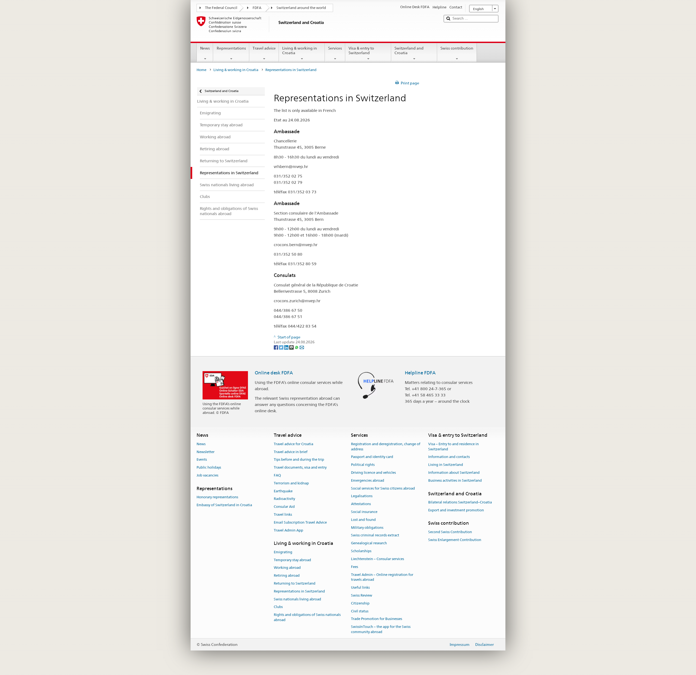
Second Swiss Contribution (450, 532)
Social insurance (364, 512)
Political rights (363, 465)
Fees (354, 567)
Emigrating (283, 552)
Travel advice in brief (290, 452)
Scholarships (361, 551)
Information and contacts (449, 457)
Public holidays (209, 467)
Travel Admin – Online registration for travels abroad (382, 577)
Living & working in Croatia (299, 50)
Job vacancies (207, 475)
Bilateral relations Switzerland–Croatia (460, 502)
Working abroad (287, 568)
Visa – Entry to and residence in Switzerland (453, 446)
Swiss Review (361, 595)
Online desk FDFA (274, 372)
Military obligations (367, 528)
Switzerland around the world (301, 8)
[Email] (302, 347)
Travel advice (264, 48)
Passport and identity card (372, 457)
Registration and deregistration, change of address (385, 446)
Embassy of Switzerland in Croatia (224, 505)
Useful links (360, 587)
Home (201, 70)
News (205, 48)
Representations (231, 48)
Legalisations (361, 496)
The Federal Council (221, 8)
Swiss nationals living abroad (297, 599)
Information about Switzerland (454, 473)
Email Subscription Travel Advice (300, 522)
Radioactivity (284, 499)
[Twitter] (281, 347)
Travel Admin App (288, 530)
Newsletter (206, 452)
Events (202, 460)
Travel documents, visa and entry (300, 467)
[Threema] (291, 347)
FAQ (277, 475)
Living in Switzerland (445, 465)
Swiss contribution (456, 48)
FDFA (257, 8)
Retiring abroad (287, 575)
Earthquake (283, 491)
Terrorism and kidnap (291, 483)
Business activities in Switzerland (455, 480)
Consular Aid (284, 507)
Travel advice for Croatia (293, 444)
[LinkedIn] (286, 347)
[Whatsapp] (297, 347)
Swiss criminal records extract (375, 535)
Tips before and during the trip (299, 460)
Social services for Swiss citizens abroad (383, 488)
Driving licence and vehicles (373, 473)
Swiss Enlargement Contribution (454, 540)
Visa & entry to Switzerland (361, 50)
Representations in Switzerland (299, 591)
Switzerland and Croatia (409, 50)
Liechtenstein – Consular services (377, 559)
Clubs (278, 607)
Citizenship (360, 603)
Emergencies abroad (367, 480)
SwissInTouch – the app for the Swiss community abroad (381, 629)
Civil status (359, 611)
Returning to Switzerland (294, 583)
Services (335, 48)
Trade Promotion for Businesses (376, 619)
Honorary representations (217, 497)
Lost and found (363, 520)
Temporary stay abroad (292, 560)
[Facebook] (276, 347)
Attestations (361, 504)
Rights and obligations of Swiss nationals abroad (307, 617)
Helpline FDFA (420, 372)
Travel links (283, 514)
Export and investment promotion (456, 510)
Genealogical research (369, 543)
